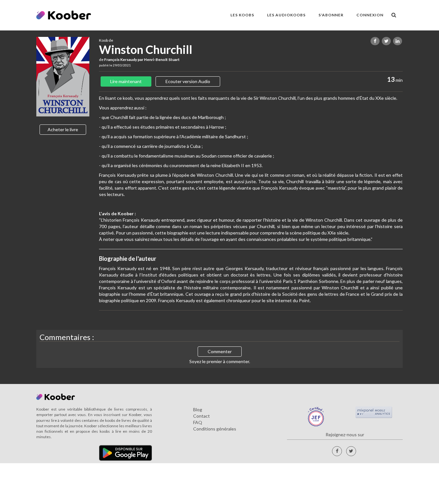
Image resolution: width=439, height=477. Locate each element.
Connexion (369, 15)
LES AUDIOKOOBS (286, 15)
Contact (201, 416)
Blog (197, 409)
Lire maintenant (126, 81)
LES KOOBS (242, 15)
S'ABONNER (331, 15)
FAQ (197, 422)
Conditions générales (214, 428)
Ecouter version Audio (188, 81)
